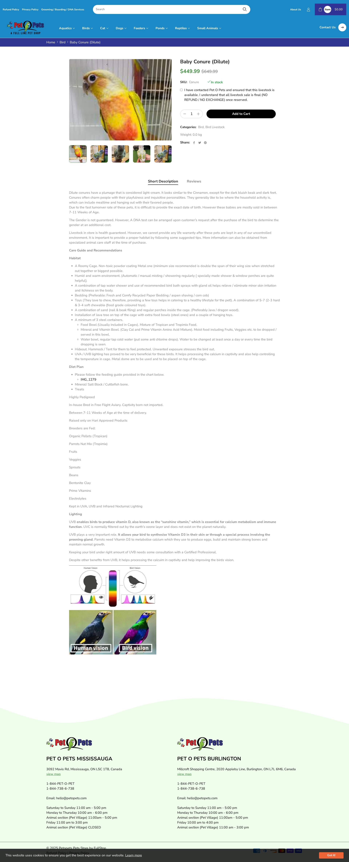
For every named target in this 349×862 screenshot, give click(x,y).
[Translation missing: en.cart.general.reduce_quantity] (184, 114)
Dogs (119, 28)
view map (53, 774)
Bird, (201, 127)
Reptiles (181, 28)
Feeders (139, 28)
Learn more (133, 855)
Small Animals (207, 28)
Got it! (331, 855)
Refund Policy (11, 9)
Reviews (194, 181)
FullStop (100, 848)
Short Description (163, 181)
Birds (86, 28)
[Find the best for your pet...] (244, 9)
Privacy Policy (30, 9)
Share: (185, 142)
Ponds (160, 28)
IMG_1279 (88, 379)
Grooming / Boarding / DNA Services (62, 9)
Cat (102, 28)
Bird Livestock (215, 127)
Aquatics (65, 28)
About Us (295, 9)
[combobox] (171, 9)
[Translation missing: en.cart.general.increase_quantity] (198, 114)
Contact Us (328, 27)
